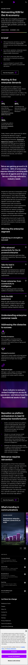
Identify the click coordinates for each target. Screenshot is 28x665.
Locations (3, 615)
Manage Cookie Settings (14, 660)
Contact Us (4, 612)
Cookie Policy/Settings (7, 626)
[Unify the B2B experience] (26, 296)
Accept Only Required (14, 656)
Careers (3, 606)
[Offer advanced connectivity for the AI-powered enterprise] (26, 247)
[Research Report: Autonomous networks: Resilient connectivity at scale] (13, 528)
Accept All (14, 651)
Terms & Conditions (6, 623)
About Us (3, 609)
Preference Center (6, 603)
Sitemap (3, 618)
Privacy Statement (6, 620)
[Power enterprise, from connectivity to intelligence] (26, 281)
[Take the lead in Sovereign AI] (26, 264)
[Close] (26, 631)
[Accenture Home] (14, 2)
